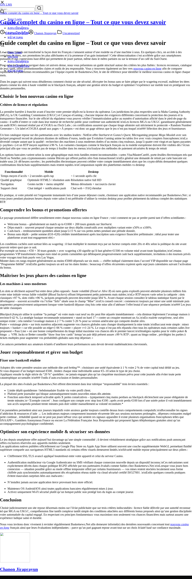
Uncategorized (71, 33)
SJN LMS (6, 4)
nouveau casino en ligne (147, 68)
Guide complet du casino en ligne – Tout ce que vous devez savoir (39, 13)
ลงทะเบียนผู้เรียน (18, 32)
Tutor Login (15, 19)
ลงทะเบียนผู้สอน (18, 28)
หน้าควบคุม (15, 37)
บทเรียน (13, 23)
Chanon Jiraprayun (45, 33)
